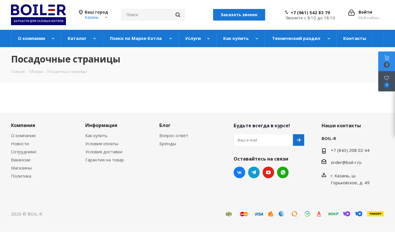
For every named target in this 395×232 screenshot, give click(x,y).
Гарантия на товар (104, 160)
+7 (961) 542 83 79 (310, 12)
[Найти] (178, 15)
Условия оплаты (101, 143)
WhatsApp (283, 172)
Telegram (254, 172)
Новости (20, 143)
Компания (23, 125)
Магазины (21, 168)
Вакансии (20, 160)
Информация (101, 125)
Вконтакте (239, 172)
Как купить (96, 135)
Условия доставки (103, 151)
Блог (165, 125)
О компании (23, 135)
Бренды (167, 143)
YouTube (268, 172)
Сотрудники (23, 151)
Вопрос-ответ (173, 135)
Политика (21, 176)
